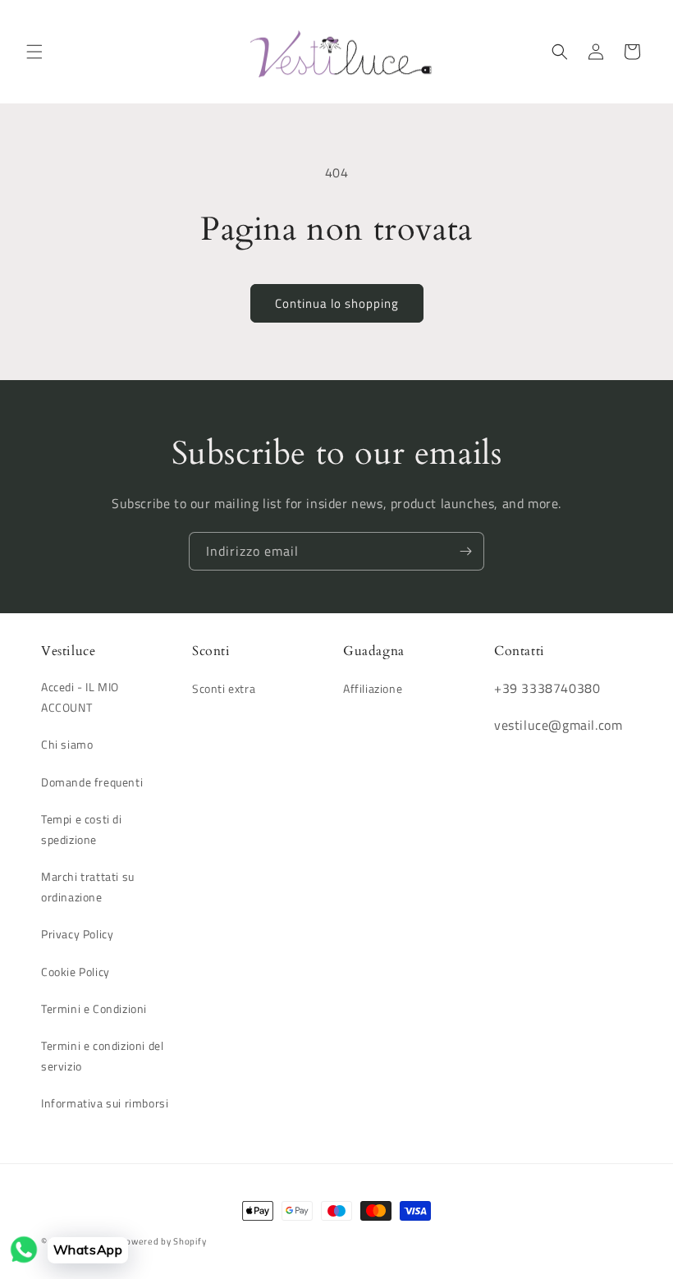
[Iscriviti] (465, 551)
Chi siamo (67, 744)
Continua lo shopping (337, 303)
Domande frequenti (92, 782)
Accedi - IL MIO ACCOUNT (80, 697)
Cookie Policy (75, 971)
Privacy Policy (77, 933)
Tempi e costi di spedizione (81, 829)
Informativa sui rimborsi (104, 1103)
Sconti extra (223, 688)
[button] (34, 52)
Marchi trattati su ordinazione (88, 886)
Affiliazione (372, 688)
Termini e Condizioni (94, 1008)
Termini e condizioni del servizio (102, 1056)
